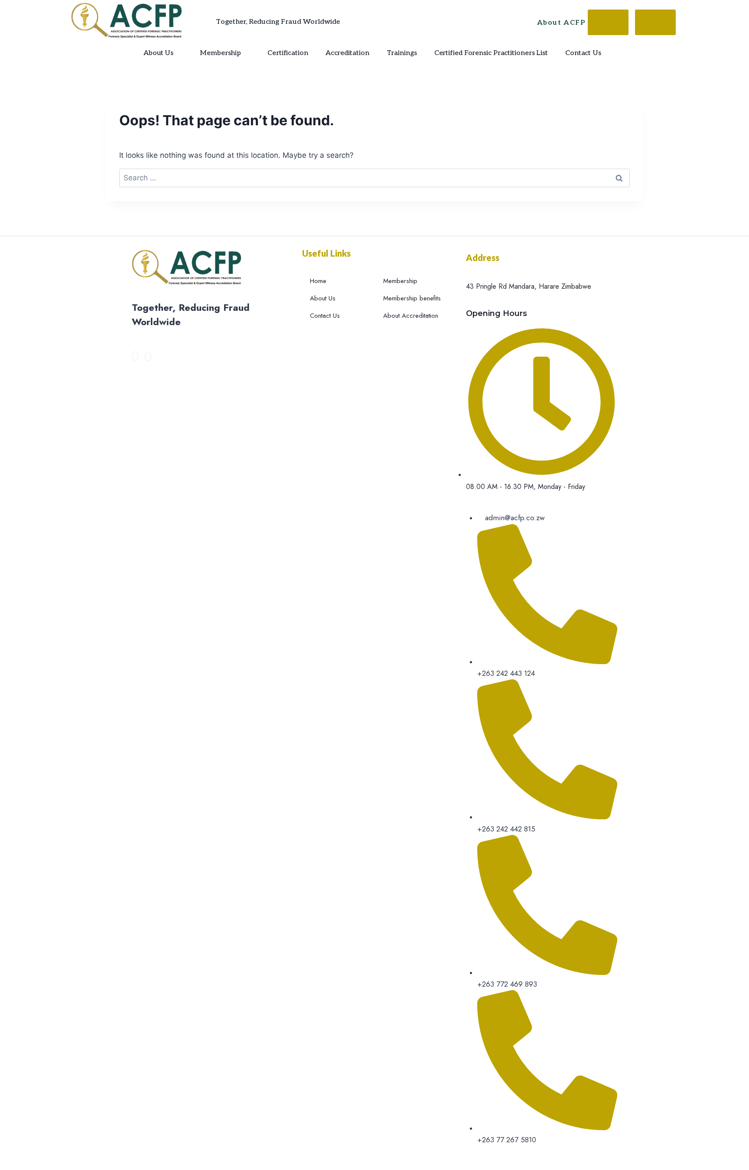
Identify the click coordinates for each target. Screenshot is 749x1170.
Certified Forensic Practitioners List (491, 53)
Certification (287, 53)
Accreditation (347, 53)
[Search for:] (374, 177)
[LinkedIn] (148, 356)
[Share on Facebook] (608, 22)
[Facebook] (135, 356)
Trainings (402, 53)
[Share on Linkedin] (655, 22)
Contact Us (583, 53)
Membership (220, 53)
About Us (158, 53)
